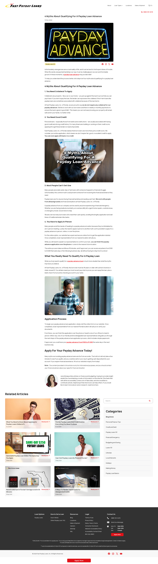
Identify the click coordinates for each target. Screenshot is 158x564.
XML (71, 531)
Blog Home (110, 417)
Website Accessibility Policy (93, 529)
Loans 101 (109, 448)
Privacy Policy (89, 520)
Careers (72, 526)
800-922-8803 (89, 534)
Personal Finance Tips (113, 422)
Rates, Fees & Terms (91, 523)
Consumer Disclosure (91, 526)
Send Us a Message (117, 522)
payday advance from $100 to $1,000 (79, 342)
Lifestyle (109, 453)
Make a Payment (75, 523)
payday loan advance (71, 75)
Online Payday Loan (58, 520)
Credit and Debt (111, 427)
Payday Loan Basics (112, 473)
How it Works (54, 518)
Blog (71, 518)
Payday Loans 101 (50, 64)
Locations (73, 520)
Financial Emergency (113, 437)
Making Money (110, 468)
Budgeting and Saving (113, 442)
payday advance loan (75, 261)
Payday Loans (39, 518)
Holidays (108, 463)
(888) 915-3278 (148, 12)
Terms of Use (89, 518)
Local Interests (111, 458)
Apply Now (117, 534)
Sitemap (72, 529)
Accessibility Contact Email (93, 531)
